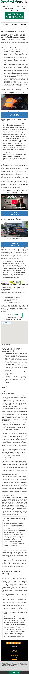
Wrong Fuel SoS (14, 655)
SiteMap (4, 667)
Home (5, 24)
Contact (23, 24)
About (14, 24)
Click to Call (15, 672)
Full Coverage (9, 667)
